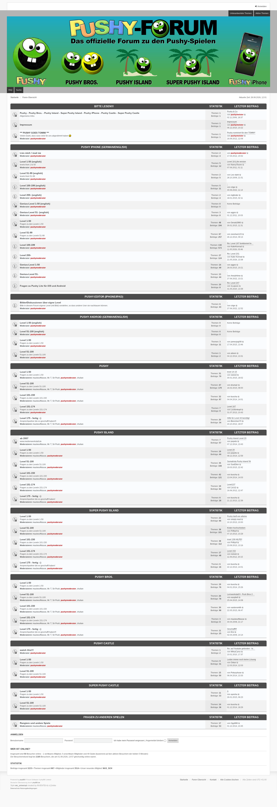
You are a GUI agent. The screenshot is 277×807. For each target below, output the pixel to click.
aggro (233, 212)
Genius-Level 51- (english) (34, 212)
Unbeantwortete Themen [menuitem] (241, 13)
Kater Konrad (236, 257)
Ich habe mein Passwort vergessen (129, 740)
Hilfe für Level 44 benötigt (238, 418)
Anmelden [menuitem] (262, 6)
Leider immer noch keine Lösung (241, 659)
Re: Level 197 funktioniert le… (240, 243)
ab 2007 (24, 438)
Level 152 (231, 551)
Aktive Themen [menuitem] (262, 13)
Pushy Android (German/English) (104, 317)
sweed (234, 375)
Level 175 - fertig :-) (30, 418)
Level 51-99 (26, 232)
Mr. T (49, 378)
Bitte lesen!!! (104, 106)
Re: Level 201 (233, 254)
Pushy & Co (232, 111)
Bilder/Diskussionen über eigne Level (40, 302)
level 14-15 (232, 372)
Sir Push (56, 378)
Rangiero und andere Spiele (35, 723)
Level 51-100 (27, 351)
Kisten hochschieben (236, 528)
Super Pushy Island (104, 510)
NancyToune (236, 165)
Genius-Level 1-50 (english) (35, 203)
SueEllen (235, 464)
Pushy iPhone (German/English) (104, 147)
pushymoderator (38, 139)
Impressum (26, 124)
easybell (234, 597)
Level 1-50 (25, 221)
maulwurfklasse (39, 378)
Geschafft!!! (232, 629)
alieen (233, 353)
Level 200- (25, 255)
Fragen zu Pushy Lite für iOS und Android (43, 286)
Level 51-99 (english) (31, 173)
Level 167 (231, 406)
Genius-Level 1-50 (30, 264)
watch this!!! (27, 650)
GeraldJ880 (236, 222)
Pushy (104, 366)
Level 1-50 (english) (31, 161)
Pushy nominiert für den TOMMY (241, 133)
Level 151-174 (27, 406)
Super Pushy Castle (104, 685)
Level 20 (231, 450)
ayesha (234, 694)
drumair (234, 385)
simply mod (236, 519)
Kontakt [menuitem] (213, 780)
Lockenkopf (236, 409)
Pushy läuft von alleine (237, 516)
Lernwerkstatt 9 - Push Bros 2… (241, 594)
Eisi (232, 632)
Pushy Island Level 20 (236, 438)
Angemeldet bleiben (155, 740)
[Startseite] (138, 52)
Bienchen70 (236, 421)
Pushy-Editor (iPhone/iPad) (104, 296)
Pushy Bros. (104, 577)
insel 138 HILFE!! (234, 539)
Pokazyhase (236, 673)
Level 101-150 (27, 395)
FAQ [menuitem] (10, 90)
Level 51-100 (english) (32, 331)
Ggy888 (234, 723)
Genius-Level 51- (29, 274)
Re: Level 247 (233, 283)
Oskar (233, 662)
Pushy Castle (104, 643)
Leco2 (233, 487)
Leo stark (235, 175)
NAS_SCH (107, 768)
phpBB (22, 780)
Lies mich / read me (30, 153)
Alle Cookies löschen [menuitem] (229, 780)
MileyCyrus (236, 652)
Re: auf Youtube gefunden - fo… (241, 648)
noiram (234, 554)
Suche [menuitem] (19, 90)
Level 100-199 (27, 245)
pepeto (234, 441)
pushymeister (237, 114)
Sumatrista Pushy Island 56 (239, 461)
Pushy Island (104, 432)
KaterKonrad (236, 246)
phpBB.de (36, 782)
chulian (80, 378)
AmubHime (236, 276)
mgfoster (234, 195)
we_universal (21, 785)
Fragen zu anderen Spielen (104, 717)
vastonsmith (236, 607)
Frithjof (234, 531)
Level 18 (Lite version (236, 162)
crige (233, 187)
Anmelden (16, 734)
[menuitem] (15, 788)
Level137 (231, 484)
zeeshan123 (236, 234)
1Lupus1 (235, 286)
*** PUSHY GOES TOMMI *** (34, 132)
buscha (234, 396)
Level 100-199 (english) (32, 185)
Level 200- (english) (31, 195)
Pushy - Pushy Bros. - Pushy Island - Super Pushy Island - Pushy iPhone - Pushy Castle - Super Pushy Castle (79, 113)
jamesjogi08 (236, 342)
